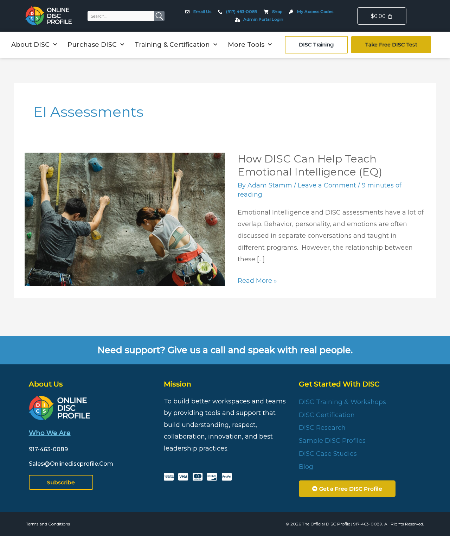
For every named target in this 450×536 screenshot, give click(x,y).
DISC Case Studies (328, 454)
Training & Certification (172, 45)
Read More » (257, 280)
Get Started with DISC (339, 384)
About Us (46, 384)
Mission (177, 384)
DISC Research (322, 428)
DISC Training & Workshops (342, 402)
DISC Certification (327, 415)
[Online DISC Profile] (48, 15)
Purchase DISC (92, 45)
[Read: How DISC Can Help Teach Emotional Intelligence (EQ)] (125, 219)
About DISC (30, 45)
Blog (306, 467)
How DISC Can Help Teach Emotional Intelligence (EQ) (310, 165)
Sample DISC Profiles (332, 441)
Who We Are (50, 433)
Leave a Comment (327, 185)
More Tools (246, 45)
